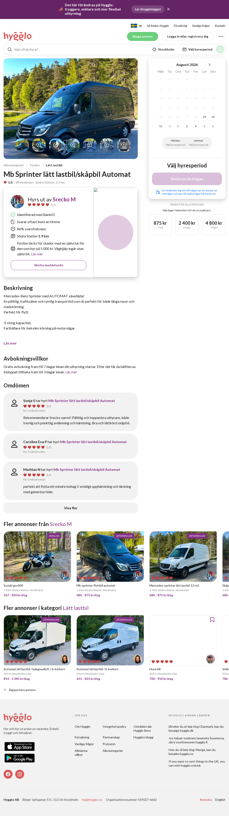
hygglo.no (186, 754)
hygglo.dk (186, 730)
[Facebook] (8, 774)
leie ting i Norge (194, 750)
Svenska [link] (206, 799)
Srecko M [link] (64, 199)
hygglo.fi (202, 742)
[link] (18, 36)
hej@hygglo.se (92, 799)
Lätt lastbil (54, 165)
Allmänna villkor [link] (81, 753)
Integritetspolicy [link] (114, 726)
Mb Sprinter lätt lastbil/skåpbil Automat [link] (81, 400)
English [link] (220, 799)
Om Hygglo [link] (82, 726)
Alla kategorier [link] (113, 751)
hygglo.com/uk (191, 765)
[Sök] (220, 49)
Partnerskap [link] (111, 737)
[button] (168, 9)
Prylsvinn (109, 744)
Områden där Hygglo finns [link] (143, 728)
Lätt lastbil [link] (76, 608)
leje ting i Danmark (200, 726)
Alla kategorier (14, 165)
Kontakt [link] (220, 25)
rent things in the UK (203, 761)
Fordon (35, 165)
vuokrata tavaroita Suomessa (203, 738)
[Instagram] (19, 774)
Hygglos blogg (143, 737)
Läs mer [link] (36, 254)
